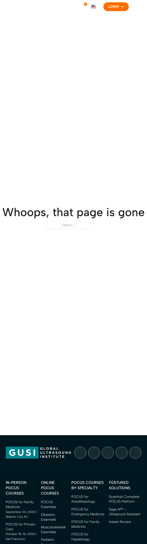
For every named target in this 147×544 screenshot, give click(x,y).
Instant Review (120, 522)
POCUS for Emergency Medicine (87, 511)
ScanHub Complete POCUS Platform (124, 499)
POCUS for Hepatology (80, 536)
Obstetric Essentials (48, 517)
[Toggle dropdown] (122, 6)
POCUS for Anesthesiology (83, 499)
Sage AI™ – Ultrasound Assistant (124, 511)
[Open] (135, 6)
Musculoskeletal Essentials (53, 529)
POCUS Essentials (48, 504)
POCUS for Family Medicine (85, 524)
